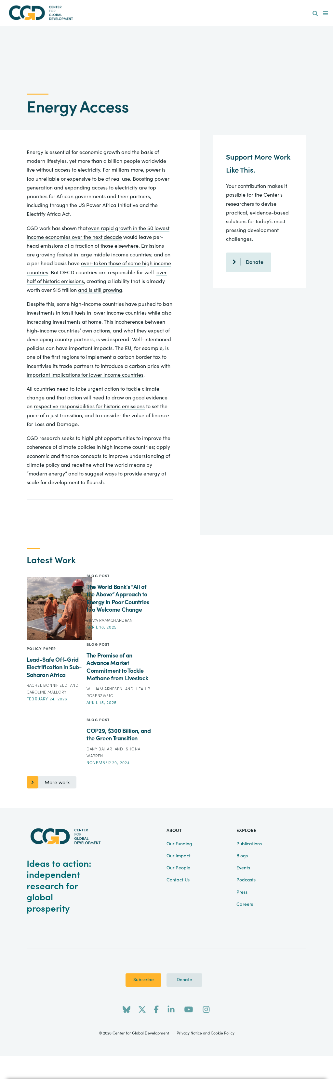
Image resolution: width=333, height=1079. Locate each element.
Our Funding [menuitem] (179, 844)
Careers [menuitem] (244, 904)
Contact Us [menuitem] (178, 880)
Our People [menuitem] (178, 868)
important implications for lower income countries (85, 375)
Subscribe (143, 979)
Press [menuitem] (241, 892)
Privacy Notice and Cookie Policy (205, 1033)
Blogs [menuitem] (242, 856)
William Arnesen (105, 689)
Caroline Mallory (47, 692)
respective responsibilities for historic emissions (89, 407)
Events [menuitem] (243, 868)
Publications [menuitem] (249, 844)
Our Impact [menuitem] (178, 856)
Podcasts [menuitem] (246, 880)
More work (57, 783)
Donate (254, 262)
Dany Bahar (100, 749)
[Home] (40, 13)
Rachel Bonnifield (48, 685)
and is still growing (100, 290)
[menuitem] (315, 13)
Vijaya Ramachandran (109, 620)
